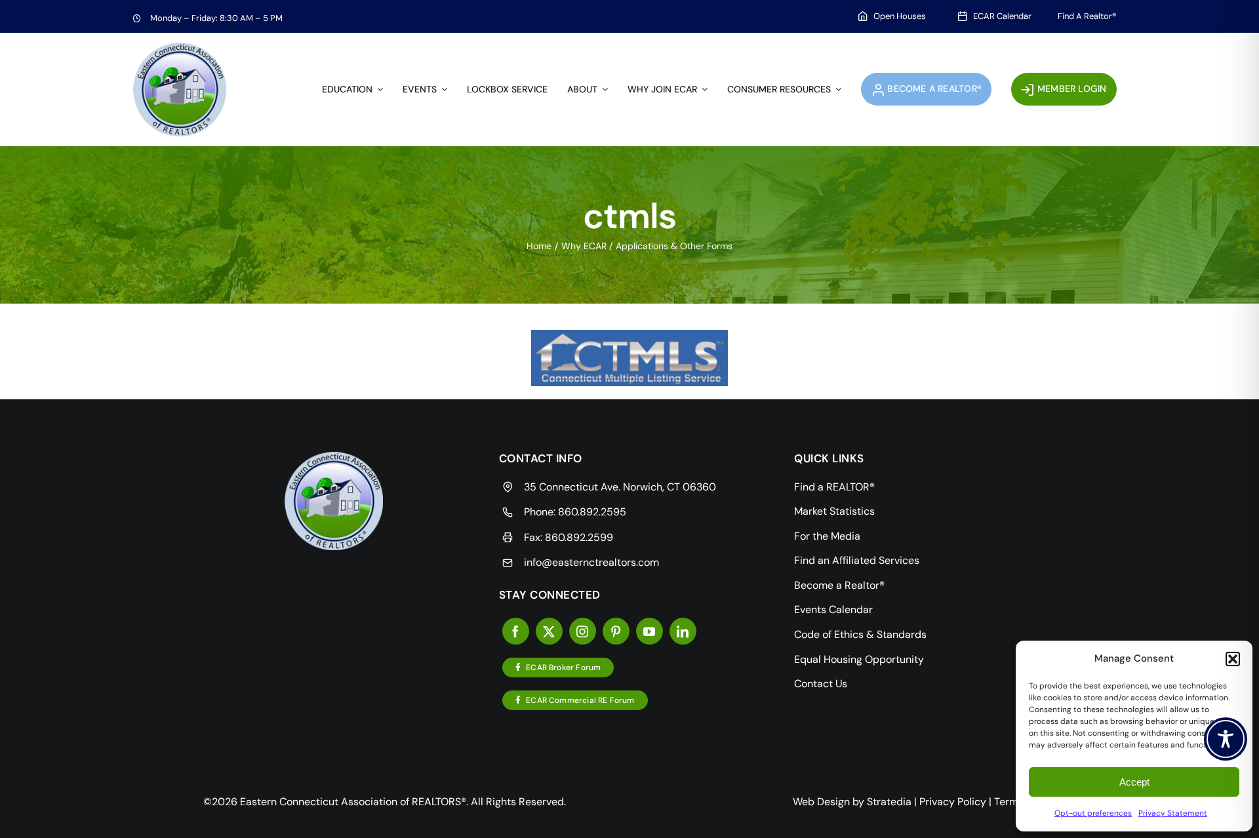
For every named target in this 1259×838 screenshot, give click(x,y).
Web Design (821, 801)
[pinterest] (616, 631)
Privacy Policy (952, 801)
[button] (1232, 659)
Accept (1134, 782)
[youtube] (649, 631)
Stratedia (889, 801)
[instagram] (582, 631)
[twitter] (549, 631)
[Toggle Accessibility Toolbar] (1225, 739)
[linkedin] (682, 631)
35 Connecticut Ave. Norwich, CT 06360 (620, 487)
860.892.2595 (592, 512)
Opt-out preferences (1093, 813)
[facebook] (515, 631)
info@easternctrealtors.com (591, 562)
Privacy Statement (1172, 813)
